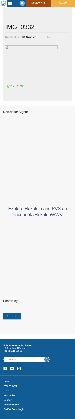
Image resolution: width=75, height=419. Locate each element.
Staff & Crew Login (13, 409)
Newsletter (9, 395)
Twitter (12, 368)
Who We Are (10, 385)
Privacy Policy (11, 404)
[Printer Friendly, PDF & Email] (15, 85)
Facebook (5, 368)
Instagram (19, 368)
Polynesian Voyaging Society (3, 3)
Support (7, 399)
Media (6, 390)
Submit (46, 359)
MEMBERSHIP (38, 3)
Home (6, 381)
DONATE (63, 3)
